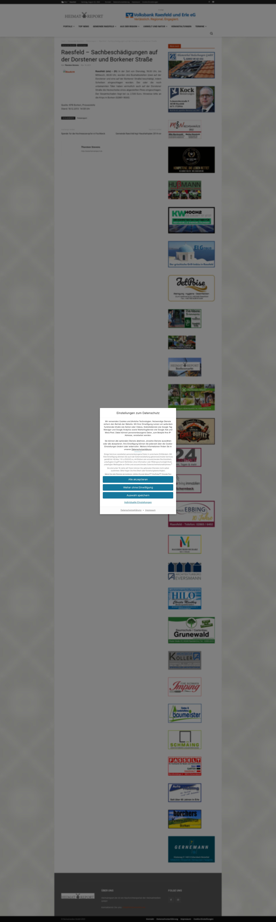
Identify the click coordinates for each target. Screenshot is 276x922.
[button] (138, 479)
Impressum (150, 510)
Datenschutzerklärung (142, 449)
